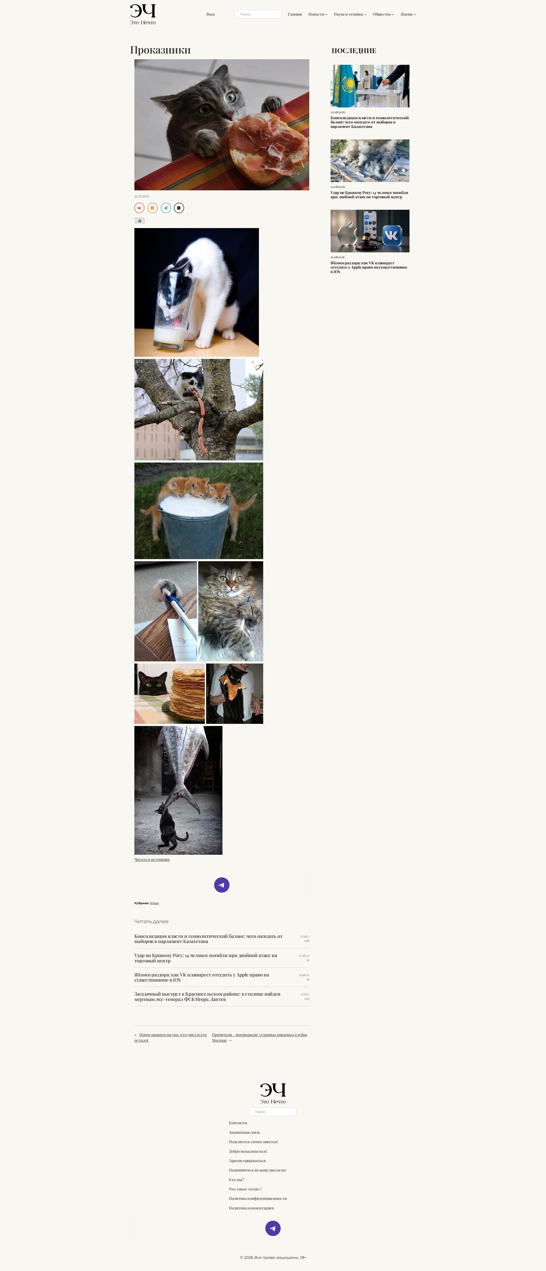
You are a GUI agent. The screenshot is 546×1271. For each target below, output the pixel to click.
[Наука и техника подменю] (365, 14)
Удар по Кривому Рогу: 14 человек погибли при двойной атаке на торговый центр (205, 958)
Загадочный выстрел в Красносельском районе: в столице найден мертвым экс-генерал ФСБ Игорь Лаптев (207, 996)
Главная (295, 14)
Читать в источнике (152, 859)
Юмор (154, 903)
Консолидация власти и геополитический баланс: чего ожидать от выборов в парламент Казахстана (208, 938)
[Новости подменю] (326, 14)
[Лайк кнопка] (139, 220)
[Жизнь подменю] (415, 14)
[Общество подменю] (393, 14)
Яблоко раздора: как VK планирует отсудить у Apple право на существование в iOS (201, 977)
